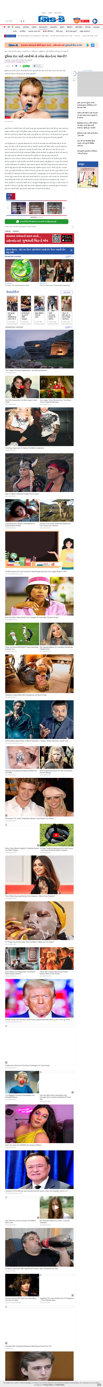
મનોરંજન (26, 27)
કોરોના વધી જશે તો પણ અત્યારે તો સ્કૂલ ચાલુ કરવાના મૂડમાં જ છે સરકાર (87, 115)
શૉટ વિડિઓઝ (48, 31)
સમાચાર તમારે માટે (34, 31)
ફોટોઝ (62, 27)
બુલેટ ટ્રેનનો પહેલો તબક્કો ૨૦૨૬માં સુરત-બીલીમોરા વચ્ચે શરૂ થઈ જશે (87, 105)
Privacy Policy (48, 1385)
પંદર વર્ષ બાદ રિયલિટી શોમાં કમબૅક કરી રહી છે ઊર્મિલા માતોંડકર (86, 143)
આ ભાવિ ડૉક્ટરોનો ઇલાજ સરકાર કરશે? (34, 36)
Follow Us (39, 66)
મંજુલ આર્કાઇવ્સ (85, 31)
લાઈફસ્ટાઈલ (43, 27)
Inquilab (50, 12)
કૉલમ (15, 31)
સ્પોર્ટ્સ (34, 27)
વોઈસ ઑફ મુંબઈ (71, 31)
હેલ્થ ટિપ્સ (27, 51)
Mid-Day (44, 12)
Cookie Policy (60, 1385)
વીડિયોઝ (69, 27)
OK (99, 1384)
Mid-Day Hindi (57, 12)
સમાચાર (17, 27)
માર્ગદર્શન (22, 31)
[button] (64, 209)
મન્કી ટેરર (50, 36)
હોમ (6, 51)
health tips (7, 231)
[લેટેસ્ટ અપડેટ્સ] (12, 27)
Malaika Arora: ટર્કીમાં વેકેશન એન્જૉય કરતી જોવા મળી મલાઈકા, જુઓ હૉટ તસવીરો (87, 125)
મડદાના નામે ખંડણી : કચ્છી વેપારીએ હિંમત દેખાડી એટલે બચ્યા (72, 36)
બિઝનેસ (88, 27)
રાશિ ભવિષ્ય (78, 27)
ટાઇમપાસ (96, 27)
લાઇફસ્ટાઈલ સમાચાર (15, 51)
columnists (15, 231)
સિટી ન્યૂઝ (59, 31)
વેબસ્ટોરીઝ (53, 27)
